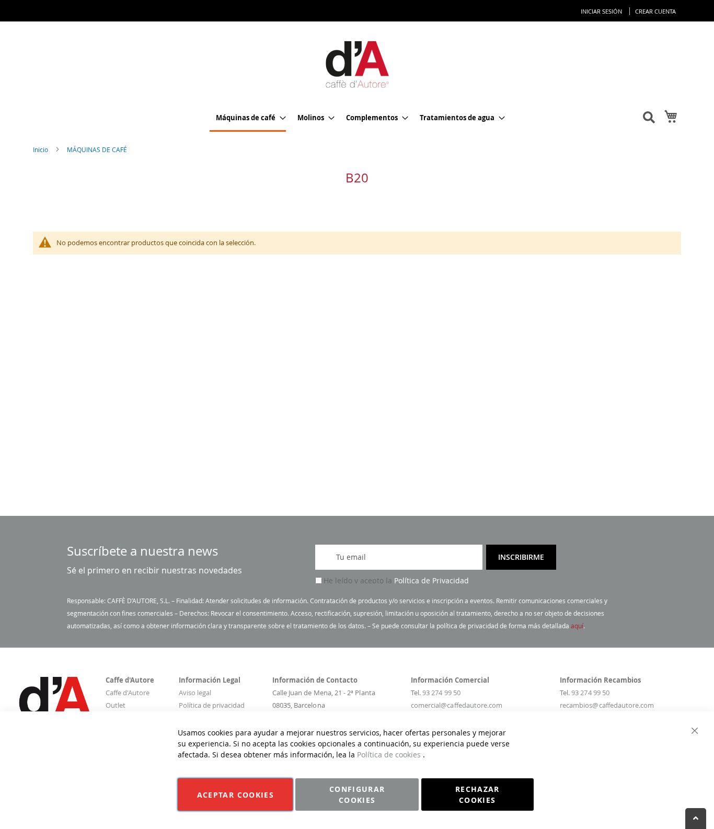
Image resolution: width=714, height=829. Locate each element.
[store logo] (357, 64)
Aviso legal (195, 692)
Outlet (115, 705)
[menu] (357, 119)
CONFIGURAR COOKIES (357, 794)
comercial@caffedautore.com (457, 705)
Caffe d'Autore (127, 692)
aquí (577, 625)
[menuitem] (248, 119)
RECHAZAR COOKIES (477, 794)
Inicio (41, 149)
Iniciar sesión (601, 11)
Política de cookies (390, 754)
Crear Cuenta (655, 11)
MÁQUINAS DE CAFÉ (97, 149)
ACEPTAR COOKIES (235, 795)
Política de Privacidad (431, 580)
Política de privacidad (212, 705)
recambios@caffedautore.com (607, 705)
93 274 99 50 (441, 692)
